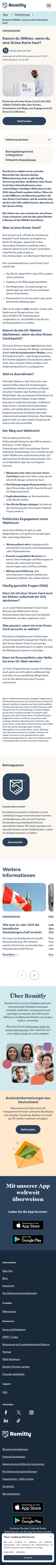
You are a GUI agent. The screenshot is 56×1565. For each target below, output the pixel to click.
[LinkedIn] (5, 1420)
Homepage (32, 1026)
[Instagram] (31, 1412)
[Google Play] (28, 1239)
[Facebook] (5, 1412)
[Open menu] (48, 5)
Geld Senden (24, 121)
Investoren (8, 1285)
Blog (5, 1278)
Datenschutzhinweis (13, 1456)
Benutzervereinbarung (15, 1449)
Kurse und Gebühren (14, 1329)
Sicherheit (8, 1486)
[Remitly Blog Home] (14, 5)
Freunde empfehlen (13, 1374)
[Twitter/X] (18, 1412)
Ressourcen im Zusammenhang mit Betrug (25, 1344)
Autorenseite (15, 842)
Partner (6, 1351)
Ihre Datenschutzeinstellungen (19, 1293)
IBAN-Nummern (11, 1359)
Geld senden (28, 1129)
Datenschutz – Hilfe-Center (18, 1478)
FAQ (4, 1392)
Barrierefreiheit (11, 1493)
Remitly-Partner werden (16, 1366)
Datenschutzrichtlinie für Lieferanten (23, 1464)
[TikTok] (18, 1420)
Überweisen (9, 1311)
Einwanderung (27, 159)
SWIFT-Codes (10, 1336)
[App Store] (28, 1225)
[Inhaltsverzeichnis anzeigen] (48, 139)
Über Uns (7, 1270)
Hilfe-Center (21, 1033)
